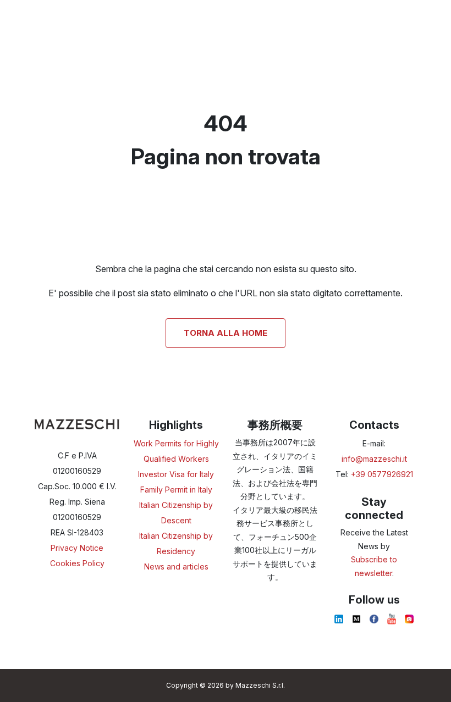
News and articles (176, 566)
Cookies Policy (77, 563)
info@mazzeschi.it (374, 458)
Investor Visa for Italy (176, 474)
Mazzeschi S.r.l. (260, 685)
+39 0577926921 (382, 474)
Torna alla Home (225, 333)
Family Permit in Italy (176, 489)
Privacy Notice (77, 547)
